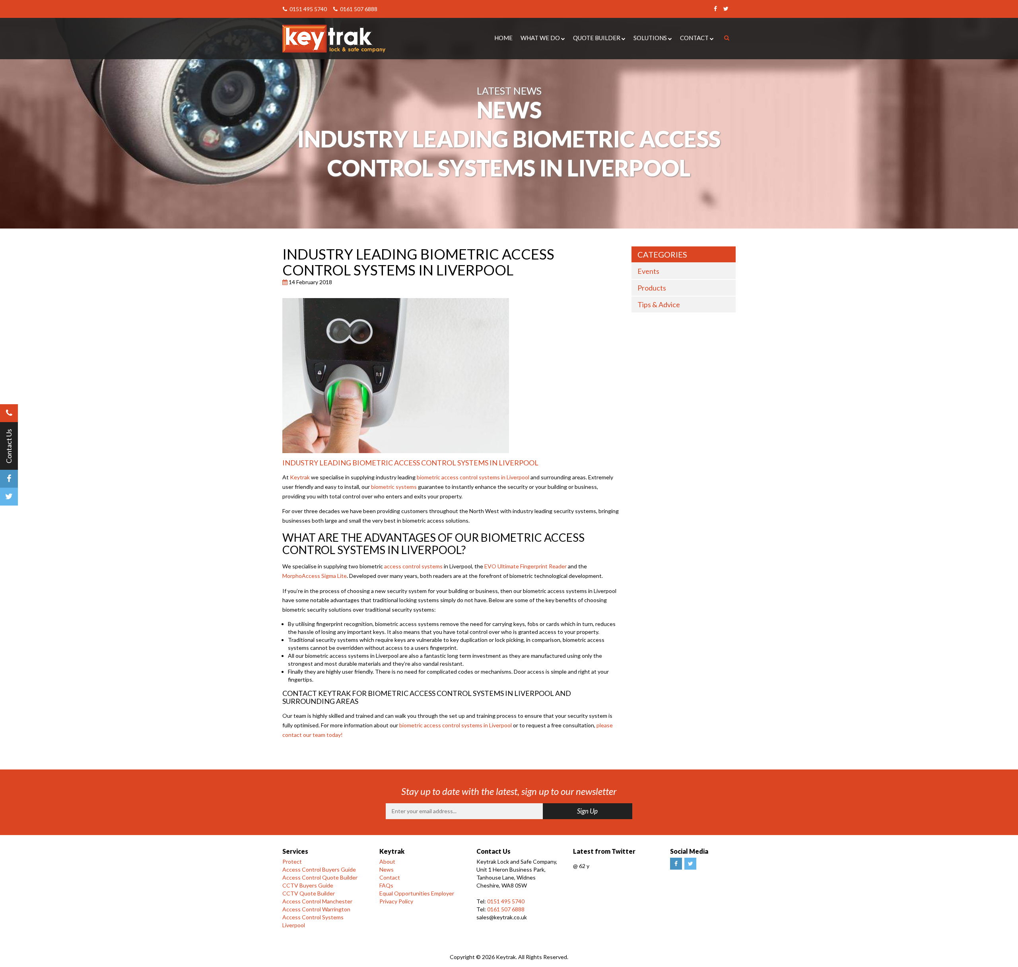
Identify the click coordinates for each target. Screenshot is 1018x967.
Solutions (650, 37)
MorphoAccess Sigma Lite (314, 575)
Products (651, 287)
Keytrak (300, 477)
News (386, 869)
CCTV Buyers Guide (307, 885)
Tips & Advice (658, 304)
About (387, 861)
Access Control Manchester (317, 901)
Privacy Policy (396, 901)
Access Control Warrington (316, 909)
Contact (694, 37)
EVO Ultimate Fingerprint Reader (525, 566)
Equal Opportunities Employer (416, 893)
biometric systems (394, 486)
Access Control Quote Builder (319, 877)
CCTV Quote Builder (308, 893)
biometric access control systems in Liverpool (473, 477)
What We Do (540, 37)
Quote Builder (596, 37)
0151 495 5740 (307, 9)
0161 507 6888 (358, 9)
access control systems (413, 566)
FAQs (386, 885)
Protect (292, 861)
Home (503, 37)
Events (648, 271)
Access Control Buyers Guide (319, 869)
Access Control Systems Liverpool (313, 921)
